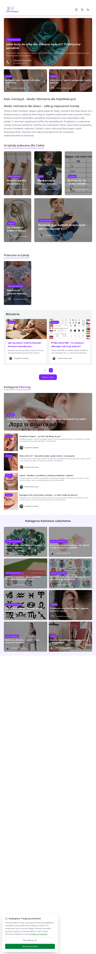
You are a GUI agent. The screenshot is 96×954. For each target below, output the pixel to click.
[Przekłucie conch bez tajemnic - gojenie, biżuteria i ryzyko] (70, 605)
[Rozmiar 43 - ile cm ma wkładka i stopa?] (78, 173)
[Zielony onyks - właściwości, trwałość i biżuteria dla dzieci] (25, 542)
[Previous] (45, 370)
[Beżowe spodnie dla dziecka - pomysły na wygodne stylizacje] (17, 173)
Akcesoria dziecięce (15, 286)
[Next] (51, 370)
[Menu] (76, 9)
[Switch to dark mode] (88, 9)
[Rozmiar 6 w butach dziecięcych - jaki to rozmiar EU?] (63, 220)
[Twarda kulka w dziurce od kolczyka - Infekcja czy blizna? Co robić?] (48, 412)
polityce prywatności (39, 934)
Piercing (54, 76)
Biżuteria (11, 223)
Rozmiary (72, 176)
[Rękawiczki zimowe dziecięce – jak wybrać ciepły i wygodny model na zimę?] (17, 283)
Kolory (40, 176)
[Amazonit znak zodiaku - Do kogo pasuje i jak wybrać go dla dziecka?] (70, 573)
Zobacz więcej (48, 377)
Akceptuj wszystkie (30, 946)
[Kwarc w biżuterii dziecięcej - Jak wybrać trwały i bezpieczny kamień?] (70, 542)
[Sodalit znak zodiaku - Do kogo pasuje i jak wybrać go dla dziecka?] (25, 605)
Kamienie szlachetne (13, 541)
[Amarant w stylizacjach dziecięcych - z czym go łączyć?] (70, 637)
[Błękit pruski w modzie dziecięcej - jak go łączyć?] (48, 173)
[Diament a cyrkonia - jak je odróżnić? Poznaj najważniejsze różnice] (25, 573)
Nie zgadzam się (30, 940)
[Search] (82, 9)
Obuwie (9, 76)
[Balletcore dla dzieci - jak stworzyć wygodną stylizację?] (25, 637)
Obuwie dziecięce (13, 40)
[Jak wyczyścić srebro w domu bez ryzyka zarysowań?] (17, 220)
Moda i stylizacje (14, 176)
